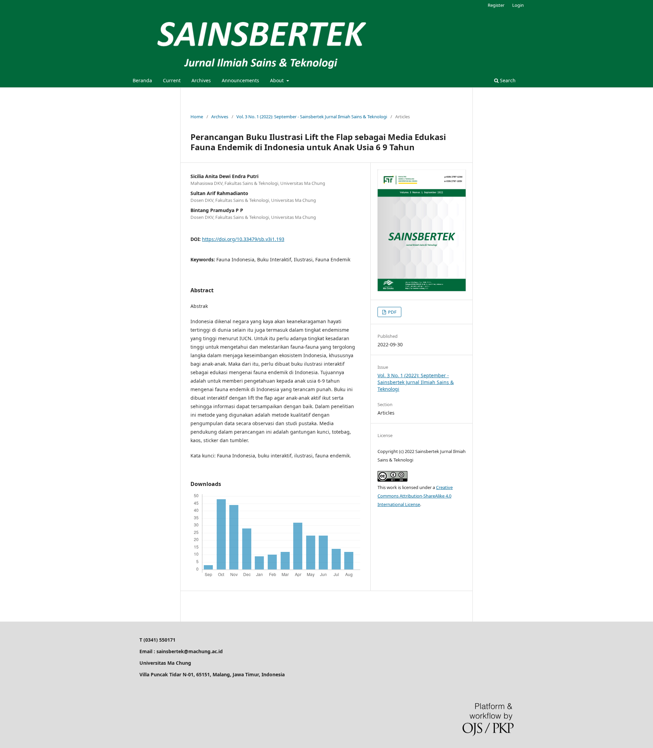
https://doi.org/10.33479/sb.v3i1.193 (243, 239)
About (277, 80)
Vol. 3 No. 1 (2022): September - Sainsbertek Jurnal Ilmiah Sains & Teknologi (311, 117)
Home (196, 117)
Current (172, 80)
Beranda (142, 80)
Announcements (240, 80)
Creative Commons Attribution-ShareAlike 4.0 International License (415, 495)
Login (518, 5)
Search (507, 80)
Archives (201, 80)
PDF (392, 312)
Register (496, 5)
